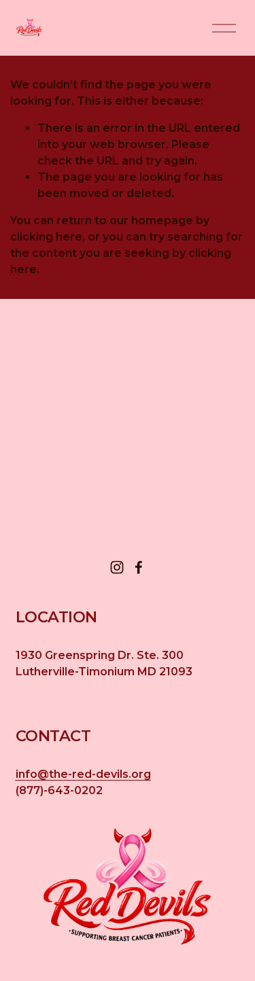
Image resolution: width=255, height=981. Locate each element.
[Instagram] (117, 567)
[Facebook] (139, 567)
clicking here (46, 236)
